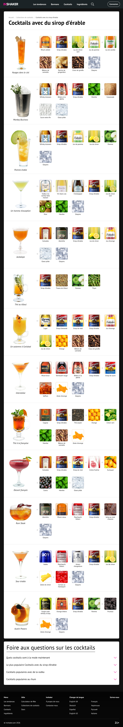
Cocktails (68, 4)
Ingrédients (82, 4)
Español (73, 709)
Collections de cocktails (24, 17)
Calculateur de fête (28, 701)
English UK (74, 701)
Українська (95, 705)
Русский (94, 709)
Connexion (113, 4)
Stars (23, 709)
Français (94, 701)
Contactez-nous (52, 705)
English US (74, 713)
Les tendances (39, 4)
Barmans (55, 4)
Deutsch (73, 705)
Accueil (11, 17)
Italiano (94, 713)
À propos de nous (52, 701)
